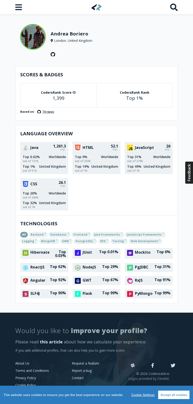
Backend (38, 234)
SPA (104, 240)
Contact (78, 378)
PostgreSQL (85, 240)
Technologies (38, 223)
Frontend (81, 234)
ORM (66, 240)
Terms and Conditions (32, 370)
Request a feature (85, 363)
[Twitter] (173, 366)
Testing (119, 240)
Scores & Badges (41, 74)
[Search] (174, 7)
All (24, 235)
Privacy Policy (25, 378)
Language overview (46, 133)
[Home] (97, 7)
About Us (22, 363)
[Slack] (132, 366)
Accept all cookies (174, 395)
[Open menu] (19, 7)
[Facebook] (153, 366)
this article (51, 342)
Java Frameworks (108, 234)
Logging (29, 240)
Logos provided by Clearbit (148, 378)
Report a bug (82, 370)
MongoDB (49, 240)
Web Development (145, 240)
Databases (59, 234)
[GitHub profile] (53, 54)
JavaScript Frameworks (145, 234)
